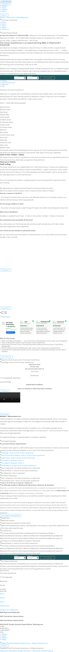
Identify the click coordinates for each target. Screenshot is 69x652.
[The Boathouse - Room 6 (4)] (18, 465)
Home (3, 22)
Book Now (10, 17)
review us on (10, 332)
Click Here (4, 391)
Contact (3, 17)
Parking (4, 81)
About (3, 26)
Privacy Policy (4, 606)
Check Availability (47, 78)
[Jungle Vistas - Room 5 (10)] (17, 458)
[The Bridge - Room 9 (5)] (16, 453)
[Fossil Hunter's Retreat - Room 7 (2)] (22, 455)
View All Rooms (6, 357)
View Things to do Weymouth (10, 515)
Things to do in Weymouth (9, 610)
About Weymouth (22, 17)
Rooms (3, 24)
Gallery (3, 27)
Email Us (4, 15)
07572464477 (5, 4)
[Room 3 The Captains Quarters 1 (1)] (12, 463)
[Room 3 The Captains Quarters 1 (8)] (12, 460)
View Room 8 (5, 308)
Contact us (5, 29)
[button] (2, 314)
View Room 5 (5, 270)
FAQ (2, 86)
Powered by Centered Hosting (42, 651)
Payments (4, 84)
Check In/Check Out (8, 83)
